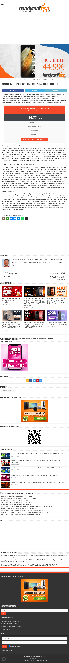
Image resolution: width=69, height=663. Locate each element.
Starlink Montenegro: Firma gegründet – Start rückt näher (17, 502)
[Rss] (27, 380)
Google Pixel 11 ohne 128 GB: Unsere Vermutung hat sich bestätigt (20, 514)
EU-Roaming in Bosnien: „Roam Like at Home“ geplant (16, 496)
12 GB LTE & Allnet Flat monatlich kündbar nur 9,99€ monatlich (12, 274)
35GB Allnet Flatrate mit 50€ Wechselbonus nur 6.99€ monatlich (11, 300)
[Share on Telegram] (18, 218)
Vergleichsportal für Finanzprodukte (11, 626)
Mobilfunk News (5, 629)
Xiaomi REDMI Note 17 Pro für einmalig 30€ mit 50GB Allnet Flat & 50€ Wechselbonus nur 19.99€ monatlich (56, 301)
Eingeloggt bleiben (15, 646)
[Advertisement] (34, 29)
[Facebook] (30, 380)
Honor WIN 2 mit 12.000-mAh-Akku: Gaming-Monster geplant (19, 504)
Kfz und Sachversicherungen (9, 623)
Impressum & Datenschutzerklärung (34, 656)
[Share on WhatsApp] (22, 218)
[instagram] (40, 380)
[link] (2, 4)
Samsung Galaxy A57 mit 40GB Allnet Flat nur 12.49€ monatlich (57, 323)
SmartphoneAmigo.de (26, 493)
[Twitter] (34, 380)
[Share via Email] (7, 218)
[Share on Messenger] (11, 218)
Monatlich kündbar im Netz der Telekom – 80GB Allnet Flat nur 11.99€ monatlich (34, 475)
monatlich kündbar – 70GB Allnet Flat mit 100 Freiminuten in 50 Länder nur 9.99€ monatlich (37, 482)
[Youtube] (37, 380)
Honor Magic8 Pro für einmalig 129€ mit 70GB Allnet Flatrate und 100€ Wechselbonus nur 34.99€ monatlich (34, 325)
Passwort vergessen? (7, 650)
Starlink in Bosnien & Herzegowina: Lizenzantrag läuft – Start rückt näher (22, 510)
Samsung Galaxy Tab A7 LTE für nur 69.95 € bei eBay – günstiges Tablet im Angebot (24, 512)
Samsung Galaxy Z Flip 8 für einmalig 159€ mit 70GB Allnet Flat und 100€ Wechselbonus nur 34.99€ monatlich (11, 325)
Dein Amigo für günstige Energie (10, 621)
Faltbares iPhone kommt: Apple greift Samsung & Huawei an (18, 508)
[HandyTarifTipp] (34, 7)
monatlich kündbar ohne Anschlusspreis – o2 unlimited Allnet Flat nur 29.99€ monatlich (36, 468)
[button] (4, 659)
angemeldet (27, 338)
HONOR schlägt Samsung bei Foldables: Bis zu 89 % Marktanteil (19, 498)
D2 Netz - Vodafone (18, 87)
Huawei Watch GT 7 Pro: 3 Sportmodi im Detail (14, 500)
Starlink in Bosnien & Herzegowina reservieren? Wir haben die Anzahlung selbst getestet (26, 506)
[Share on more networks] (26, 218)
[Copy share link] (3, 218)
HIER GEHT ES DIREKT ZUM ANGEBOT (34, 139)
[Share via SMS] (14, 218)
